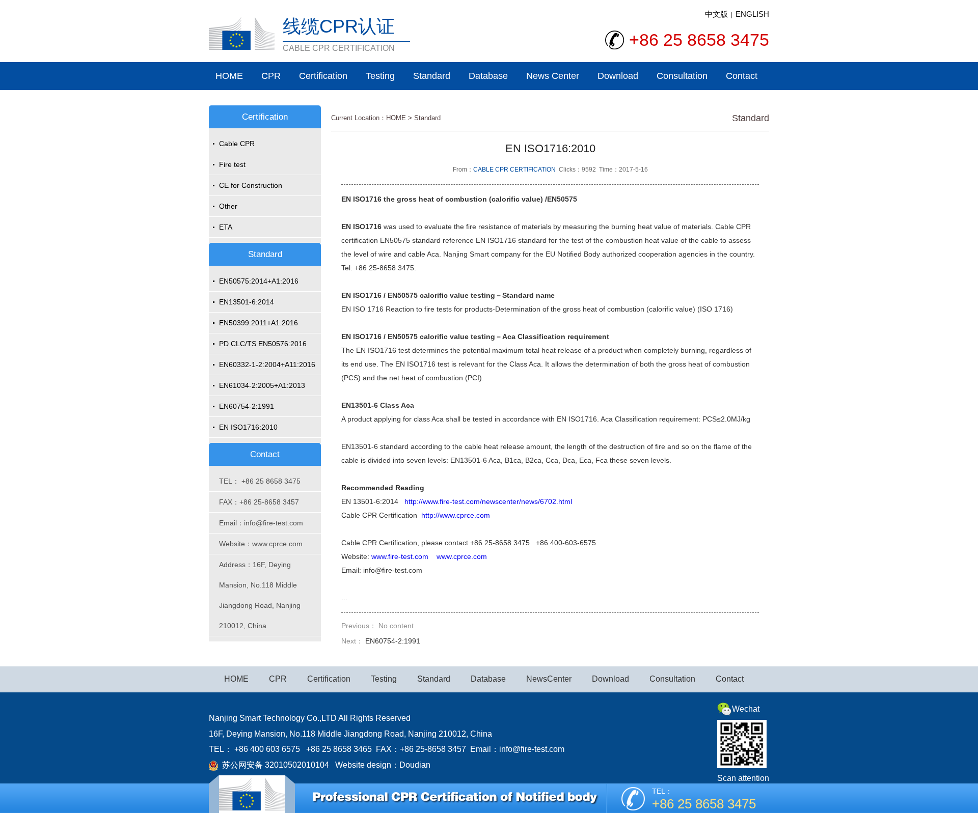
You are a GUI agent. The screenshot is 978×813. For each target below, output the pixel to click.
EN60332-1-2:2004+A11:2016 (267, 364)
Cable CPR (237, 143)
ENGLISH (752, 14)
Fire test (232, 164)
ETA (225, 227)
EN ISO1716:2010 (248, 427)
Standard (431, 76)
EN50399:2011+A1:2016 (258, 323)
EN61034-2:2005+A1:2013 (262, 385)
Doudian (414, 765)
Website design (363, 765)
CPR (271, 76)
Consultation (682, 76)
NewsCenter (549, 679)
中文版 (716, 14)
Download (617, 76)
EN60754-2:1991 (246, 406)
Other (228, 206)
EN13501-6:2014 (246, 302)
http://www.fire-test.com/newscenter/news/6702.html (488, 501)
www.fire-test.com (399, 556)
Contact (741, 76)
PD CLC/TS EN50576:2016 (263, 344)
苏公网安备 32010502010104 (273, 765)
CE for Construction (250, 185)
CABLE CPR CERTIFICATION (514, 169)
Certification (323, 76)
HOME (229, 76)
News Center (552, 76)
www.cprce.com (462, 556)
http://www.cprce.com (455, 515)
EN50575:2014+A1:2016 (258, 281)
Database (488, 76)
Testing (380, 76)
